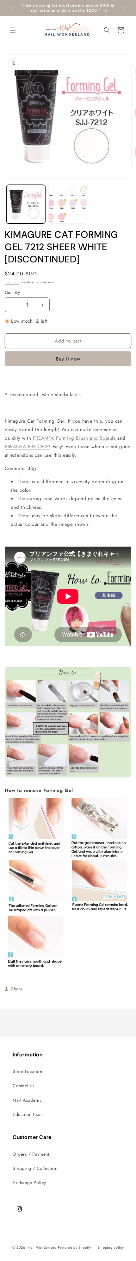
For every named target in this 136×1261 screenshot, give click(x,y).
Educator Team (28, 1114)
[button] (13, 30)
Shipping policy (110, 1247)
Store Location (27, 1071)
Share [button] (17, 989)
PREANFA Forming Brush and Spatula (74, 438)
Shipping (12, 282)
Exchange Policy (29, 1182)
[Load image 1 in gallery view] (25, 204)
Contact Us (24, 1085)
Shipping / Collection (35, 1168)
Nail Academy (27, 1100)
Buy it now (68, 358)
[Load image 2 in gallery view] (67, 204)
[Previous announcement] (12, 8)
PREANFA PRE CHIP (27, 446)
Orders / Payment (31, 1154)
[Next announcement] (124, 8)
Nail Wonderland (42, 1247)
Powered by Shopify (74, 1247)
